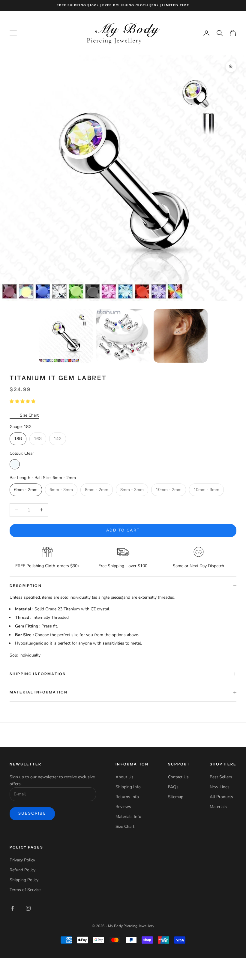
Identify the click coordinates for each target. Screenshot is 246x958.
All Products (221, 797)
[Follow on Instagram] (28, 908)
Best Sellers (221, 777)
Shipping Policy (24, 880)
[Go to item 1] (65, 336)
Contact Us (178, 777)
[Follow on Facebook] (13, 908)
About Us (125, 777)
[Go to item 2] (123, 336)
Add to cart (123, 530)
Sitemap (175, 797)
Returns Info (127, 797)
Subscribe (32, 813)
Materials (218, 807)
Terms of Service (25, 890)
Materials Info (128, 816)
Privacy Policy (22, 860)
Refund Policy (22, 870)
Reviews (123, 807)
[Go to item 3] (180, 336)
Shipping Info (128, 787)
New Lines (220, 787)
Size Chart (29, 415)
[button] (23, 401)
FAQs (173, 787)
